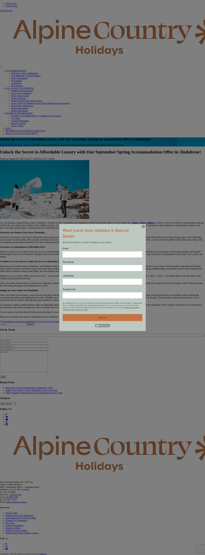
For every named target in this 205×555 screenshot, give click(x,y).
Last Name (68, 276)
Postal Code (69, 289)
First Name (68, 262)
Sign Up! (102, 317)
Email (65, 248)
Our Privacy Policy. (81, 310)
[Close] (143, 226)
